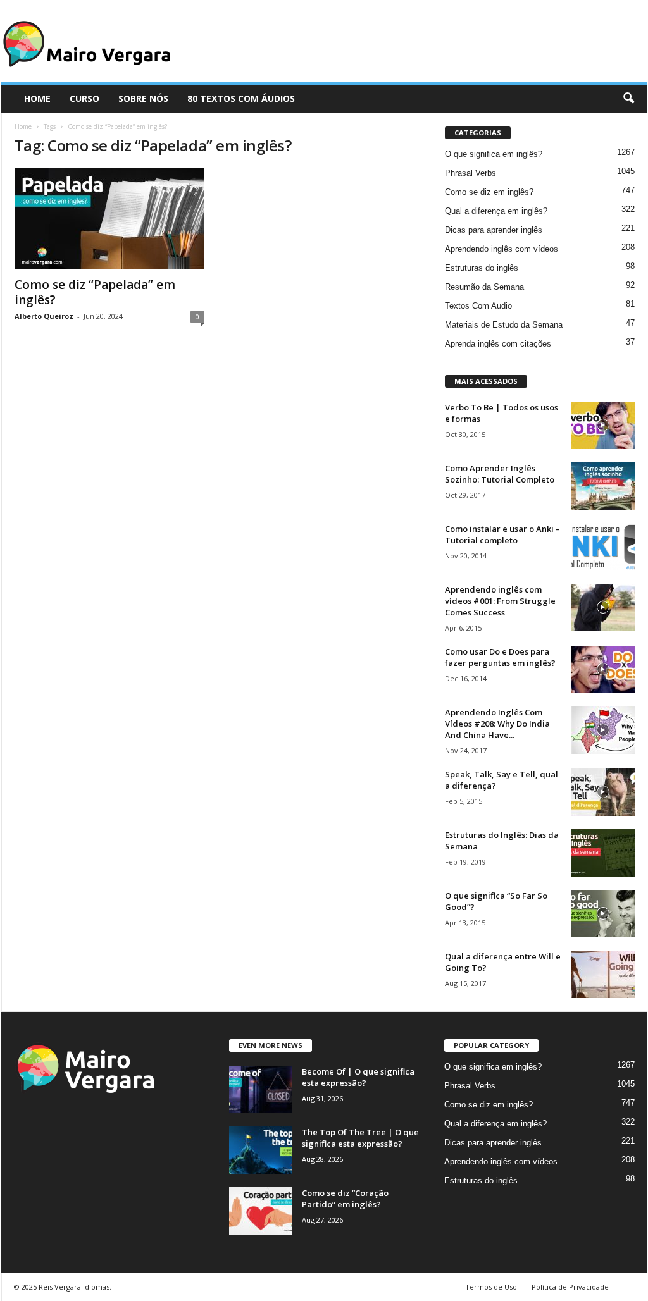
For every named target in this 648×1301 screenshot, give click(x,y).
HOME (37, 98)
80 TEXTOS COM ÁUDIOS (241, 98)
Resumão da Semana (484, 287)
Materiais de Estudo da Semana (504, 325)
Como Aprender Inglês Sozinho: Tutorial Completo (499, 473)
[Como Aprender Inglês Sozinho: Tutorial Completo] (603, 486)
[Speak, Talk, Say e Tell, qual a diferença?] (603, 792)
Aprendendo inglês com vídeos (501, 249)
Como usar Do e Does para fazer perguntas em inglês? (500, 657)
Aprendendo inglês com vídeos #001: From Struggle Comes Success (500, 601)
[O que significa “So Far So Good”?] (603, 913)
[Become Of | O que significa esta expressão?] (260, 1089)
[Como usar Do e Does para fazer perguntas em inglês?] (603, 669)
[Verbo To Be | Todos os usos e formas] (603, 425)
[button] (628, 99)
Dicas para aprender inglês (493, 230)
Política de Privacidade (570, 1287)
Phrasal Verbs (470, 173)
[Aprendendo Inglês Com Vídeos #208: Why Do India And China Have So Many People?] (603, 730)
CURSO (84, 98)
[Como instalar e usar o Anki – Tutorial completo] (603, 546)
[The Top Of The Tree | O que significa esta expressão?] (260, 1150)
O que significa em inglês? (493, 154)
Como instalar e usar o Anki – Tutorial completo (502, 534)
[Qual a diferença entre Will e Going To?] (603, 974)
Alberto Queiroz (44, 316)
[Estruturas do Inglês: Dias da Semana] (603, 853)
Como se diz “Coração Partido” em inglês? (345, 1198)
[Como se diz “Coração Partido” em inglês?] (260, 1211)
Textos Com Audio (478, 306)
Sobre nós (143, 98)
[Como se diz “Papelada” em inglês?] (109, 218)
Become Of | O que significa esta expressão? (358, 1077)
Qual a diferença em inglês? (496, 211)
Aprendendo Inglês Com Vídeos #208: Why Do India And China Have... (497, 723)
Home (23, 126)
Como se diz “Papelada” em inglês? (95, 292)
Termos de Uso (491, 1287)
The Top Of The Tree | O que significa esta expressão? (360, 1137)
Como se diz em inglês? (489, 192)
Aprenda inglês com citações (498, 343)
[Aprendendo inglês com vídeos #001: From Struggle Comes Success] (603, 607)
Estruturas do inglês (481, 268)
